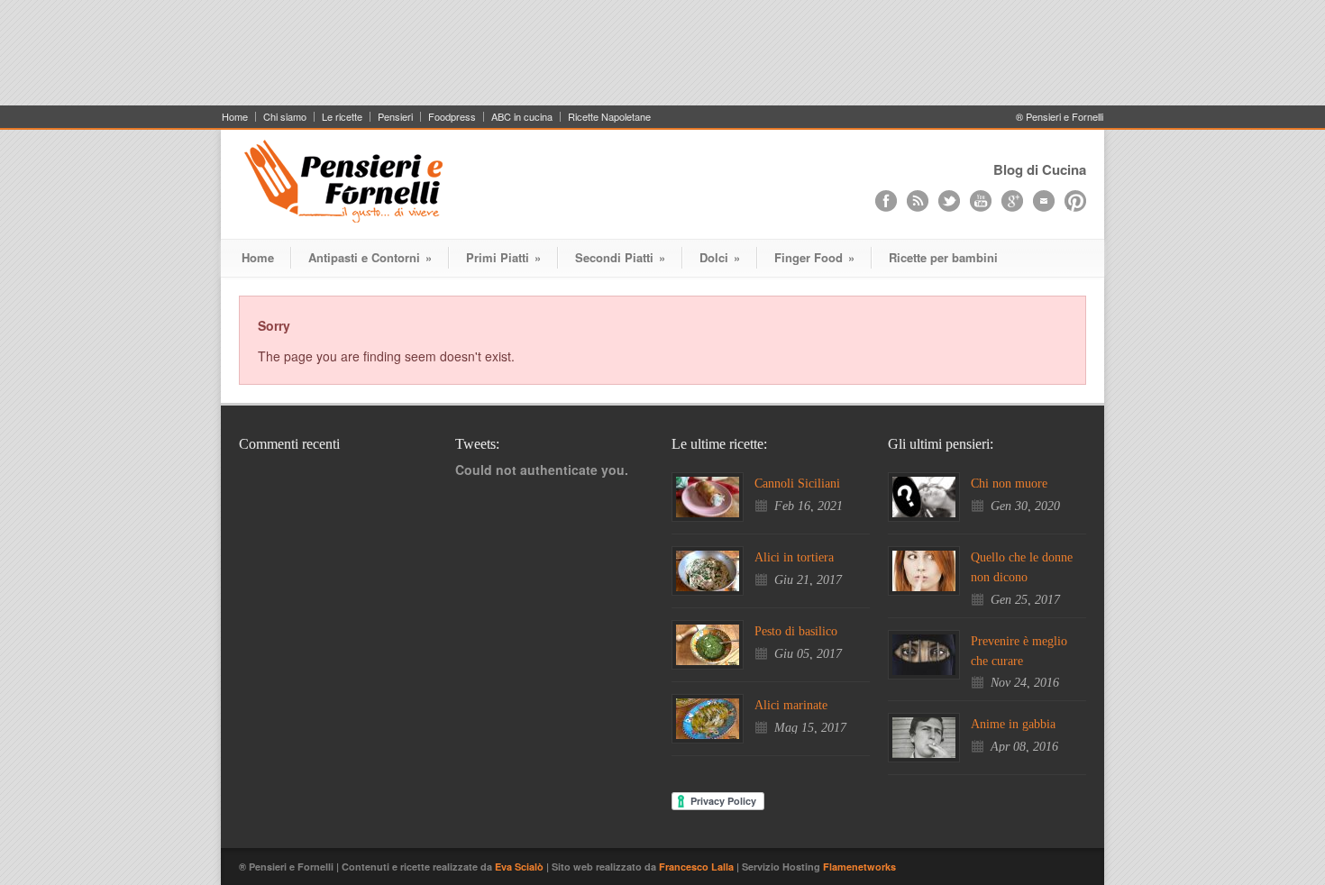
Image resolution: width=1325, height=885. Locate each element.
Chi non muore (1009, 483)
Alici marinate (790, 705)
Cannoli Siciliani (797, 483)
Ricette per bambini (943, 257)
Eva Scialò (520, 866)
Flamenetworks (859, 866)
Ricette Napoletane (609, 117)
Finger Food (814, 257)
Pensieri (395, 117)
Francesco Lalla (697, 866)
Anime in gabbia (1013, 724)
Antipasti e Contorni (370, 257)
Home (235, 117)
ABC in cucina (522, 117)
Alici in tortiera (794, 557)
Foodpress (452, 117)
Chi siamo (284, 117)
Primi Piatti (503, 257)
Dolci (719, 257)
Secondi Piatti (620, 257)
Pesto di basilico (795, 631)
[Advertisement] (662, 60)
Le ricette (342, 117)
